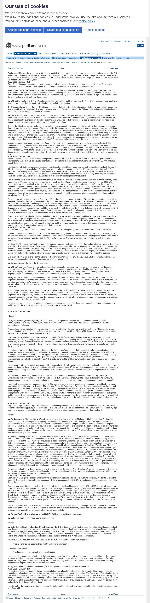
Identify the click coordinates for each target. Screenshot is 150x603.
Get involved (84, 53)
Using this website (64, 598)
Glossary (18, 598)
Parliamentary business (25, 53)
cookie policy (87, 21)
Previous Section (15, 68)
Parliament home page (24, 62)
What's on (45, 58)
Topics (126, 58)
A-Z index (9, 598)
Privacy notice (86, 598)
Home (9, 53)
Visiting (95, 53)
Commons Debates (86, 62)
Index (63, 68)
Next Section (13, 594)
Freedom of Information (42, 598)
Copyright (76, 598)
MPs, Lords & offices (48, 53)
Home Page (113, 68)
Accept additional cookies (24, 29)
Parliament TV (108, 58)
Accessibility (105, 41)
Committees (73, 58)
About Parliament (68, 53)
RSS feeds (128, 41)
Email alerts (117, 41)
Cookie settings (95, 29)
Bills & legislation (59, 58)
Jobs (54, 598)
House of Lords (32, 58)
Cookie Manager (109, 598)
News (119, 58)
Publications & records (90, 58)
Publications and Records (61, 62)
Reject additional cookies (63, 29)
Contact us (140, 41)
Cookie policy (97, 598)
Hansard (75, 62)
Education (105, 53)
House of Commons (15, 58)
